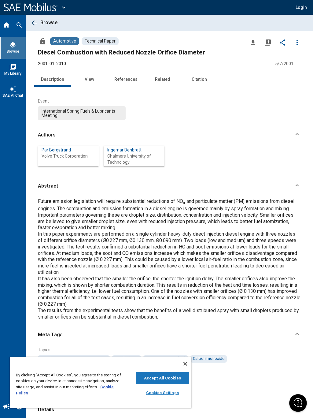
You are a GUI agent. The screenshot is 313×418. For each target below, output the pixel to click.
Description (52, 79)
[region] (100, 382)
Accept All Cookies (162, 378)
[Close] (185, 364)
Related (162, 79)
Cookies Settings (162, 392)
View (89, 79)
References (126, 79)
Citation (199, 79)
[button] (169, 135)
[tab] (6, 26)
